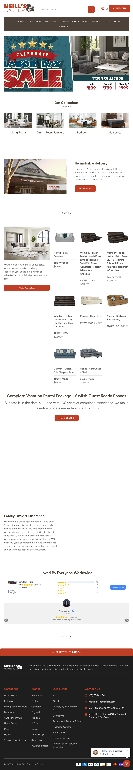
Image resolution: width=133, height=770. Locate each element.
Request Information (68, 652)
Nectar (34, 728)
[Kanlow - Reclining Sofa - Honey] (118, 301)
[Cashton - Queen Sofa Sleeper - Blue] (65, 354)
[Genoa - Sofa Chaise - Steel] (91, 354)
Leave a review (118, 587)
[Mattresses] (115, 120)
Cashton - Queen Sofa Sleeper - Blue (64, 370)
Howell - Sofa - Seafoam (61, 254)
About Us (57, 701)
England (35, 712)
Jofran (34, 723)
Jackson (35, 717)
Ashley (34, 701)
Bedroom (82, 132)
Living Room (18, 132)
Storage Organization (15, 740)
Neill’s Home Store (19, 764)
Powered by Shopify (35, 764)
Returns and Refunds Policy (67, 721)
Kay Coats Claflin (103, 611)
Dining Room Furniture (50, 132)
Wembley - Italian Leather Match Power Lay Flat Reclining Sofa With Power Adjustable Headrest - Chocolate (117, 261)
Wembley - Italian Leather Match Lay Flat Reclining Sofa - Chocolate (64, 321)
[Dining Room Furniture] (50, 120)
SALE (15, 22)
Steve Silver (37, 740)
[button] (6, 620)
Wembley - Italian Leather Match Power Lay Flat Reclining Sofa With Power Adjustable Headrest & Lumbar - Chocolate (91, 263)
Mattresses (115, 132)
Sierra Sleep (37, 734)
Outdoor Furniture (13, 717)
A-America (36, 695)
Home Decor (10, 723)
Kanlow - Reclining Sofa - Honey (116, 317)
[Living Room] (18, 120)
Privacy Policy (59, 732)
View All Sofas (27, 287)
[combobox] (67, 9)
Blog (55, 695)
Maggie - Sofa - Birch (91, 315)
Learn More (85, 188)
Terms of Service (61, 738)
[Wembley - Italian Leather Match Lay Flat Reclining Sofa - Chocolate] (65, 301)
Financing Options (62, 726)
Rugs (6, 728)
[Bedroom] (83, 120)
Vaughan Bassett (39, 745)
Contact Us (119, 8)
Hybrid (7, 734)
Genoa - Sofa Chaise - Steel (90, 370)
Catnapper (36, 706)
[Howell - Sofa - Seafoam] (65, 238)
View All (66, 106)
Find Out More (66, 418)
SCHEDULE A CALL (66, 26)
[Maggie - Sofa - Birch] (91, 301)
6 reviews (104, 613)
